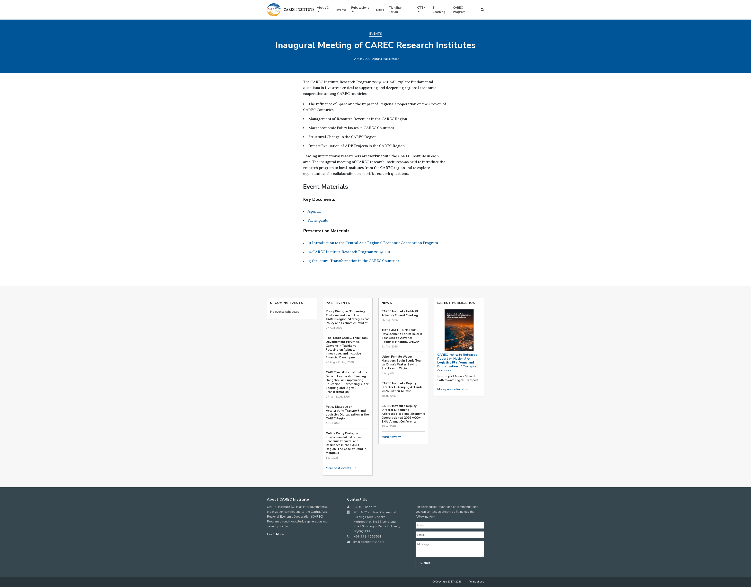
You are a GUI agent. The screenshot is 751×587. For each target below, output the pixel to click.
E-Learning (439, 10)
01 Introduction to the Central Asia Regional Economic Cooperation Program (372, 243)
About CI (323, 8)
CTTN (421, 8)
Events (341, 10)
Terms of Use (476, 581)
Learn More (276, 534)
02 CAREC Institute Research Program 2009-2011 (349, 252)
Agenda (314, 211)
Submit (425, 563)
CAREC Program (459, 10)
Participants (317, 220)
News (380, 10)
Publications (360, 8)
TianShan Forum (395, 10)
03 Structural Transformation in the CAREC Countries (353, 261)
